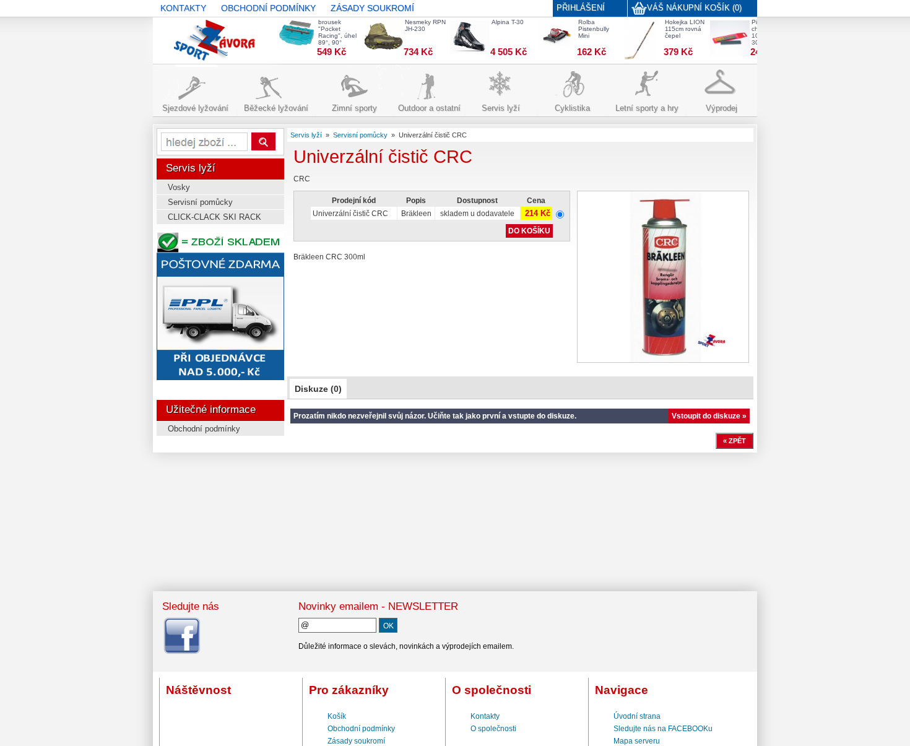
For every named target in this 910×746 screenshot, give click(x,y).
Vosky (179, 187)
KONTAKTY (183, 8)
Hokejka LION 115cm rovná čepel (684, 29)
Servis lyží (501, 108)
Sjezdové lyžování (195, 108)
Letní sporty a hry (646, 108)
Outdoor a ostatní (429, 108)
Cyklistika (572, 108)
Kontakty (485, 716)
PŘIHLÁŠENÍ (581, 7)
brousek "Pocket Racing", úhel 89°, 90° (337, 32)
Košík (336, 716)
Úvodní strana (637, 716)
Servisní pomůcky (200, 202)
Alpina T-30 (508, 22)
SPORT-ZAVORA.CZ (195, 34)
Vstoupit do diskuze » (709, 416)
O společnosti (493, 728)
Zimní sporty (354, 108)
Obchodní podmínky (204, 428)
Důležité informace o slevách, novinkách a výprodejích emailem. (406, 646)
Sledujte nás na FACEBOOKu (663, 728)
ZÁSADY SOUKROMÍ (372, 8)
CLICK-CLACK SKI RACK (214, 217)
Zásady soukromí (356, 741)
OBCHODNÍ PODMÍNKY (268, 8)
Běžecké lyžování (276, 108)
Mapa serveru (636, 741)
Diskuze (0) (318, 389)
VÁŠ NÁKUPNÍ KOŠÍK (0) (694, 7)
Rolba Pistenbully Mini (593, 29)
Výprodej (721, 108)
